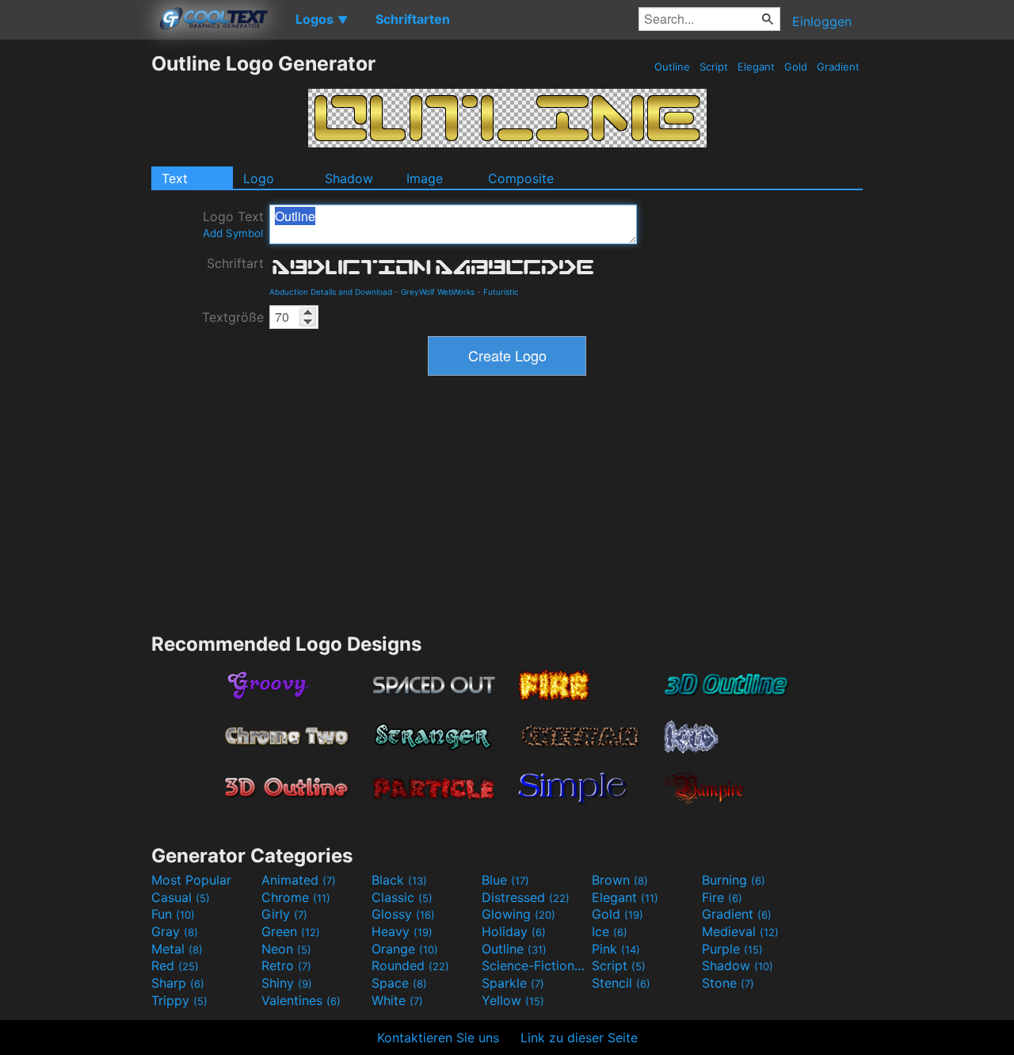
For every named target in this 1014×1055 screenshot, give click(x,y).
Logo (258, 178)
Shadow (349, 178)
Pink (616, 949)
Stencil (621, 983)
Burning (733, 880)
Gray (174, 931)
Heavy (402, 931)
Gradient (838, 66)
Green (290, 931)
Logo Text (233, 223)
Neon (286, 949)
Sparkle (513, 983)
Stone (728, 983)
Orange (405, 949)
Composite (521, 178)
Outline (672, 66)
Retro (286, 965)
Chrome (295, 897)
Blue (505, 880)
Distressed (526, 897)
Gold (795, 66)
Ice (609, 931)
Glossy (403, 914)
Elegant (756, 66)
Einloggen (822, 21)
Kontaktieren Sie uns (438, 1037)
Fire (722, 897)
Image (424, 178)
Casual (180, 897)
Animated (298, 880)
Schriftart (235, 263)
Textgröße (233, 317)
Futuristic (501, 291)
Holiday (514, 931)
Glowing (518, 914)
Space (399, 983)
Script (713, 66)
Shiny (286, 983)
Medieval (740, 931)
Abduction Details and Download (330, 291)
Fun (173, 914)
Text (175, 178)
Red (175, 965)
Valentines (301, 1000)
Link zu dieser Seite (579, 1037)
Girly (284, 914)
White (397, 1000)
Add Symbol (233, 233)
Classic (402, 897)
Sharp (177, 983)
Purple (732, 949)
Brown (620, 880)
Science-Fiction (535, 965)
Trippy (179, 1000)
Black (399, 880)
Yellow (513, 1000)
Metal (177, 949)
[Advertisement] (75, 289)
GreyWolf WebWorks (438, 291)
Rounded (410, 965)
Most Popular (191, 880)
